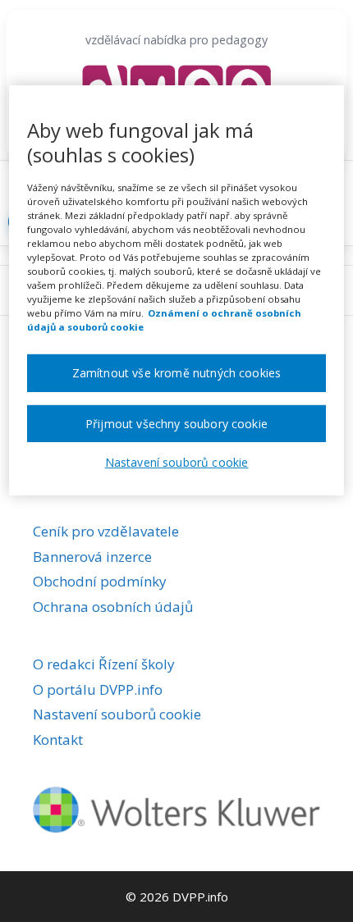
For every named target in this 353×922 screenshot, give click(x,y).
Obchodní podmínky (100, 581)
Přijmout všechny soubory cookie (176, 423)
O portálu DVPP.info (98, 689)
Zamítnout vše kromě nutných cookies (177, 373)
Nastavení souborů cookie (117, 714)
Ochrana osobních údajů (113, 606)
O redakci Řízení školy (104, 664)
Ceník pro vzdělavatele (106, 531)
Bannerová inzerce (92, 556)
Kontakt (58, 739)
